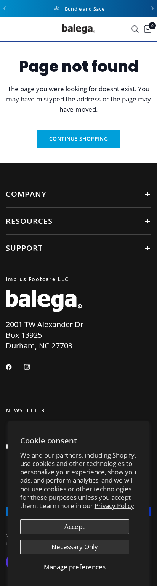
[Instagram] (32, 367)
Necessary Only (74, 546)
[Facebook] (14, 367)
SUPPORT (24, 248)
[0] (146, 29)
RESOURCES (29, 221)
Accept (74, 526)
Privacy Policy (114, 505)
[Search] (135, 29)
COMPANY (26, 194)
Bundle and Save (85, 8)
